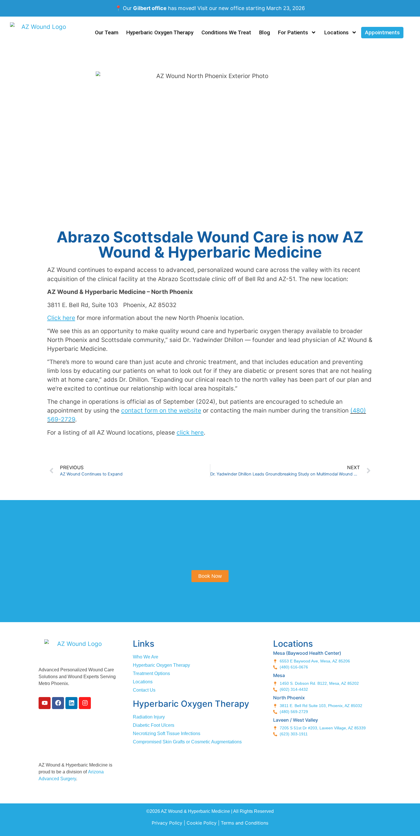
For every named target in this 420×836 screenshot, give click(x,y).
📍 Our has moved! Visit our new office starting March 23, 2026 (210, 8)
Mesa (279, 675)
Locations (336, 32)
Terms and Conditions (244, 823)
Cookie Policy (202, 823)
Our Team (106, 32)
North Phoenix (289, 697)
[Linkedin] (71, 703)
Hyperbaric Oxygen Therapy (159, 32)
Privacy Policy (167, 823)
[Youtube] (45, 703)
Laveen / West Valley (295, 720)
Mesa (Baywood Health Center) (307, 653)
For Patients (293, 32)
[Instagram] (85, 703)
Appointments (382, 32)
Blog (264, 32)
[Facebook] (58, 703)
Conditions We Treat (226, 32)
